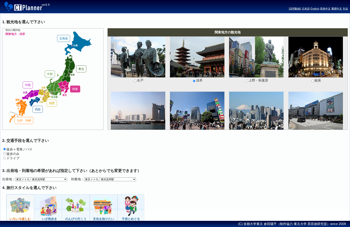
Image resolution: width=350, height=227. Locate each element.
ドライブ (12, 158)
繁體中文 (336, 8)
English (315, 8)
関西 (52, 103)
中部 (50, 74)
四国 (38, 109)
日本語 (306, 8)
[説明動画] (295, 8)
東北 (81, 69)
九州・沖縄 (24, 120)
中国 (28, 85)
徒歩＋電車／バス (19, 149)
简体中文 (325, 8)
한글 (345, 8)
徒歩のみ (12, 153)
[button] (20, 208)
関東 (75, 89)
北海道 (63, 38)
